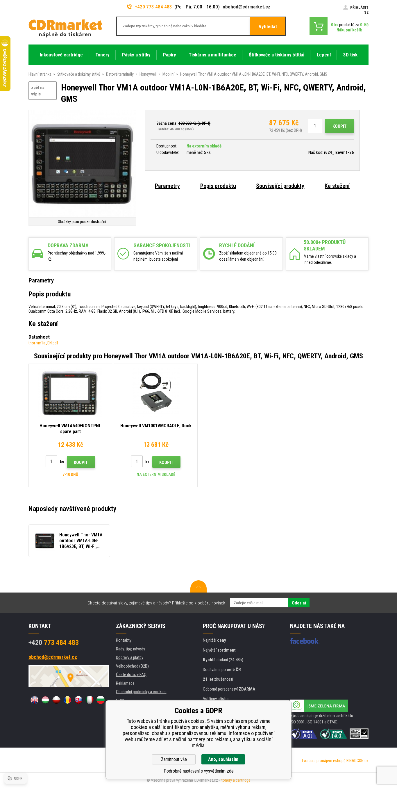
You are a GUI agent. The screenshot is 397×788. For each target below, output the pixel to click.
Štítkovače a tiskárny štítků (78, 74)
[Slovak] (78, 700)
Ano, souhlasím (223, 759)
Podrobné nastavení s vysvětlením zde (199, 771)
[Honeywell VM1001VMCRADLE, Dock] (156, 392)
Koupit (339, 126)
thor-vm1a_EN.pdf (43, 343)
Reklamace (125, 683)
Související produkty (280, 185)
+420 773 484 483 (153, 7)
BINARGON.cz (357, 760)
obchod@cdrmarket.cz (246, 7)
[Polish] (56, 700)
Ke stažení (337, 185)
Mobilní (168, 74)
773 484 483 (53, 642)
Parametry (167, 185)
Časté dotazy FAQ (131, 674)
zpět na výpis (37, 91)
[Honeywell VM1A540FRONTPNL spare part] (70, 392)
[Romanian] (67, 700)
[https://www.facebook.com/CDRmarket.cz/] (304, 641)
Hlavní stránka (39, 74)
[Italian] (89, 700)
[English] (34, 700)
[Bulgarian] (100, 700)
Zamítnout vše (174, 759)
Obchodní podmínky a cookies (141, 691)
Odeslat (299, 603)
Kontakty (123, 640)
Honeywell (148, 74)
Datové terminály (120, 74)
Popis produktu (218, 185)
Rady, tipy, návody (130, 649)
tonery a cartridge (236, 780)
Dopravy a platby (129, 657)
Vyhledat (268, 26)
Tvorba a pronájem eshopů (323, 760)
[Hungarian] (45, 700)
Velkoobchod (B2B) (132, 666)
